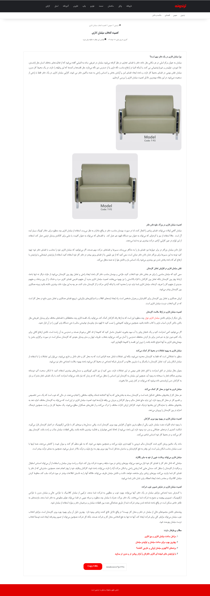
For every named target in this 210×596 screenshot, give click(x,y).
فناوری (75, 6)
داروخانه (129, 6)
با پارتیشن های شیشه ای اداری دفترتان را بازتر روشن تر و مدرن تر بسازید (145, 554)
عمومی (175, 15)
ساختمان (111, 6)
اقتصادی (167, 15)
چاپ (84, 6)
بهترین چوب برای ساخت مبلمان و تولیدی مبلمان (156, 542)
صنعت (101, 6)
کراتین (48, 6)
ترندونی (182, 15)
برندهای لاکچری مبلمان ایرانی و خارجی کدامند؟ (156, 548)
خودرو (92, 6)
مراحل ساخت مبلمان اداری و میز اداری (160, 536)
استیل (56, 6)
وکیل (120, 6)
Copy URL (93, 566)
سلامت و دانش (156, 15)
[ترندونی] (181, 6)
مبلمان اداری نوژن (152, 318)
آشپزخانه (66, 6)
